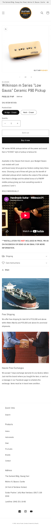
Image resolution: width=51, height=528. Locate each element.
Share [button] (7, 270)
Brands (7, 455)
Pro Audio (8, 449)
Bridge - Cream (11, 112)
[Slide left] (20, 77)
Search (7, 415)
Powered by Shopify (33, 523)
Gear (7, 443)
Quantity (5, 118)
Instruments (9, 437)
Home (7, 431)
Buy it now (25, 140)
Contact (8, 461)
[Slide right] (31, 77)
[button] (3, 13)
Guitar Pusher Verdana (22, 523)
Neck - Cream (28, 112)
